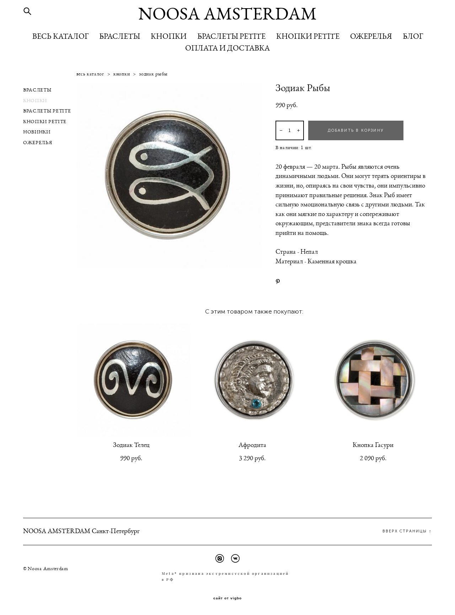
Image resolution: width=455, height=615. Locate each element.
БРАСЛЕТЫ (119, 36)
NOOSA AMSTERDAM (227, 14)
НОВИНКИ (36, 132)
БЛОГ (413, 36)
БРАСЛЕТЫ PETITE (231, 36)
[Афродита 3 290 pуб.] (254, 380)
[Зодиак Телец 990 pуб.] (133, 380)
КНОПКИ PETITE (307, 36)
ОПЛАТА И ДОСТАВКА (227, 48)
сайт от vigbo (227, 598)
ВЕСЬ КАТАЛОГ (60, 36)
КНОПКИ (169, 36)
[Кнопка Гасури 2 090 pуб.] (375, 380)
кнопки (121, 74)
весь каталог (90, 74)
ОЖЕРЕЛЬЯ (371, 36)
